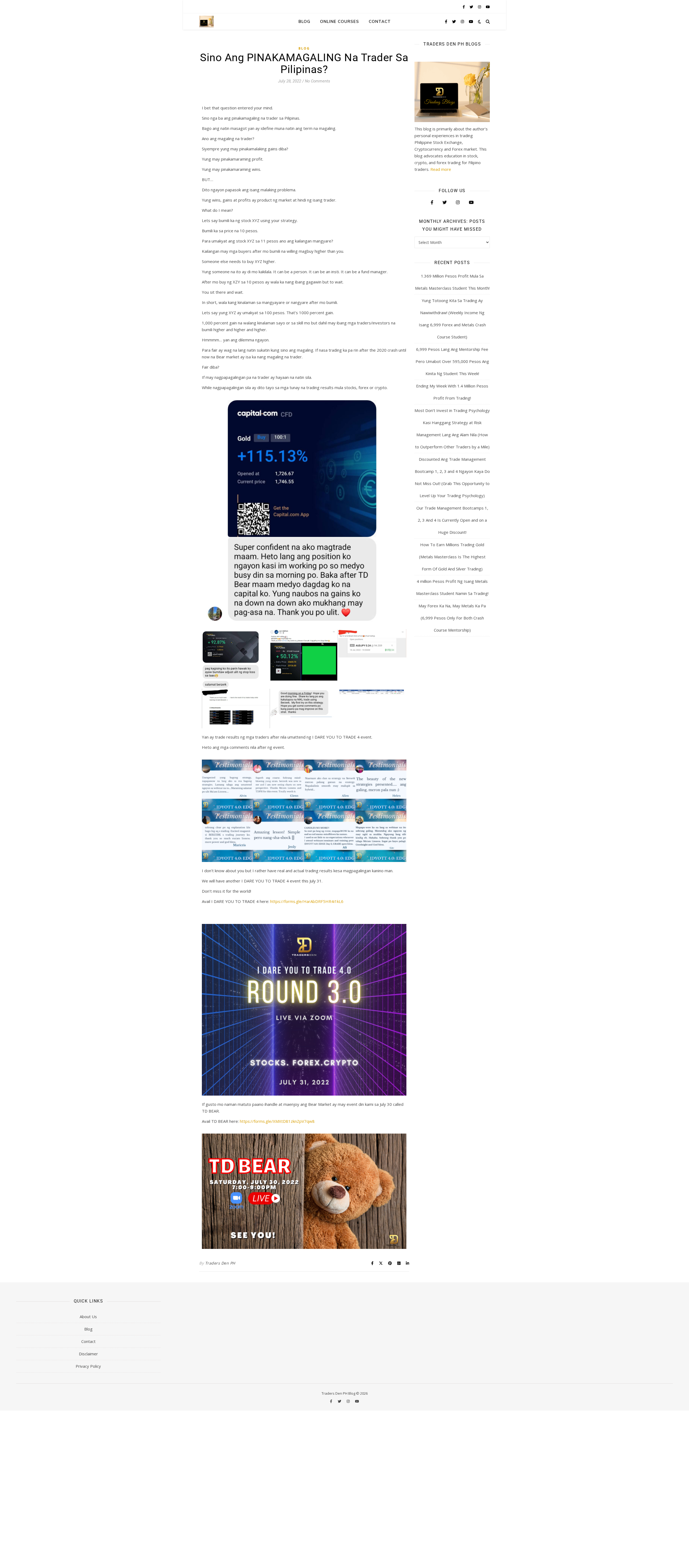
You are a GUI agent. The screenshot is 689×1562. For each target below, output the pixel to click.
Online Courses (339, 21)
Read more (440, 169)
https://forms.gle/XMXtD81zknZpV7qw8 (277, 1121)
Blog (304, 21)
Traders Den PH (220, 1263)
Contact (380, 21)
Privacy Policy (88, 1366)
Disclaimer (88, 1353)
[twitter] (472, 6)
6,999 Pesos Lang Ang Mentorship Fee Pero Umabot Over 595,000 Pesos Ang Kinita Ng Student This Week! (452, 361)
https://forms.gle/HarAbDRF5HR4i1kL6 (306, 901)
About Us (88, 1316)
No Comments (317, 81)
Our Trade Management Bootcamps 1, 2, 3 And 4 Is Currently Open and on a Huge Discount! (452, 520)
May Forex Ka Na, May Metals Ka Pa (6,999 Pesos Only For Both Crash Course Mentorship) (452, 618)
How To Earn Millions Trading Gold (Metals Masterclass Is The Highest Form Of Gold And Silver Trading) (452, 557)
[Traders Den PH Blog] (206, 21)
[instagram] (480, 6)
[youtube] (488, 6)
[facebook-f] (464, 6)
